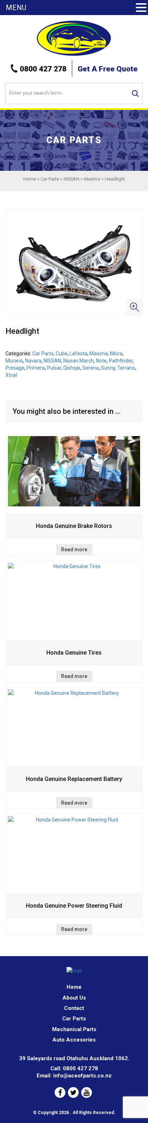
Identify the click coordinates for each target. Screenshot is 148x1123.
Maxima (92, 179)
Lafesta (78, 353)
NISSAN (71, 179)
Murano (14, 361)
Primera (36, 368)
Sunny (108, 368)
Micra (116, 353)
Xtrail (11, 375)
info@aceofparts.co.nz (82, 1075)
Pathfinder (121, 361)
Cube (62, 353)
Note (101, 361)
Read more (74, 549)
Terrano (126, 368)
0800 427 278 (43, 69)
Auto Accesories (74, 1040)
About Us (74, 998)
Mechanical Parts (74, 1029)
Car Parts (50, 179)
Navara (33, 361)
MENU (16, 7)
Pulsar (54, 368)
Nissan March (78, 361)
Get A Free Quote (108, 69)
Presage (14, 368)
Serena (90, 368)
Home (29, 179)
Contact (74, 1008)
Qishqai (71, 368)
